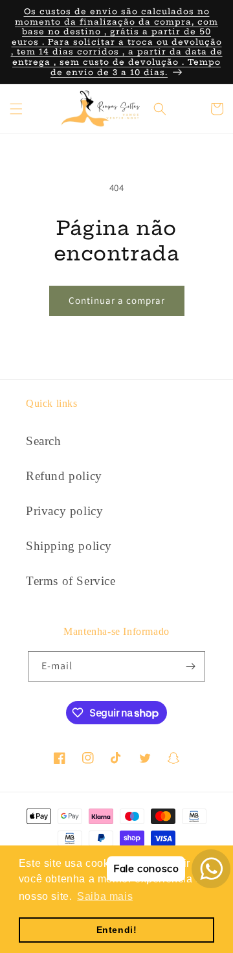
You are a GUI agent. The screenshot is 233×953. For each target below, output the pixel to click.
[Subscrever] (190, 666)
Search (43, 441)
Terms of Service (71, 581)
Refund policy (64, 476)
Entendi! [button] (116, 929)
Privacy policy (64, 511)
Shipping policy (69, 546)
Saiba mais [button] (105, 896)
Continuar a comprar (117, 300)
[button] (16, 109)
